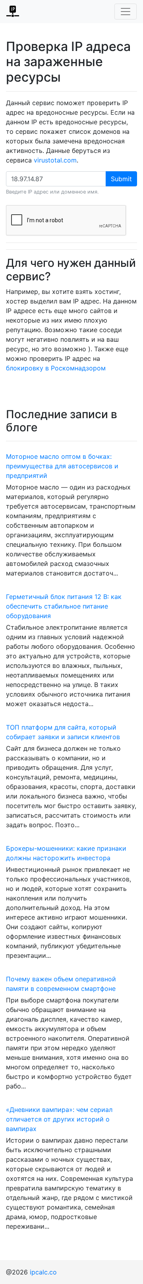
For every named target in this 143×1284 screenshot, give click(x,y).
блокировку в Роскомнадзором (56, 368)
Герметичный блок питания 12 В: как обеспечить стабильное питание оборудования (64, 606)
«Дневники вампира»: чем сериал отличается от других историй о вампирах (59, 1119)
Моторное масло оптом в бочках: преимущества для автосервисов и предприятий (62, 466)
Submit (121, 179)
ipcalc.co (43, 1272)
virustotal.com (55, 160)
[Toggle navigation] (125, 12)
